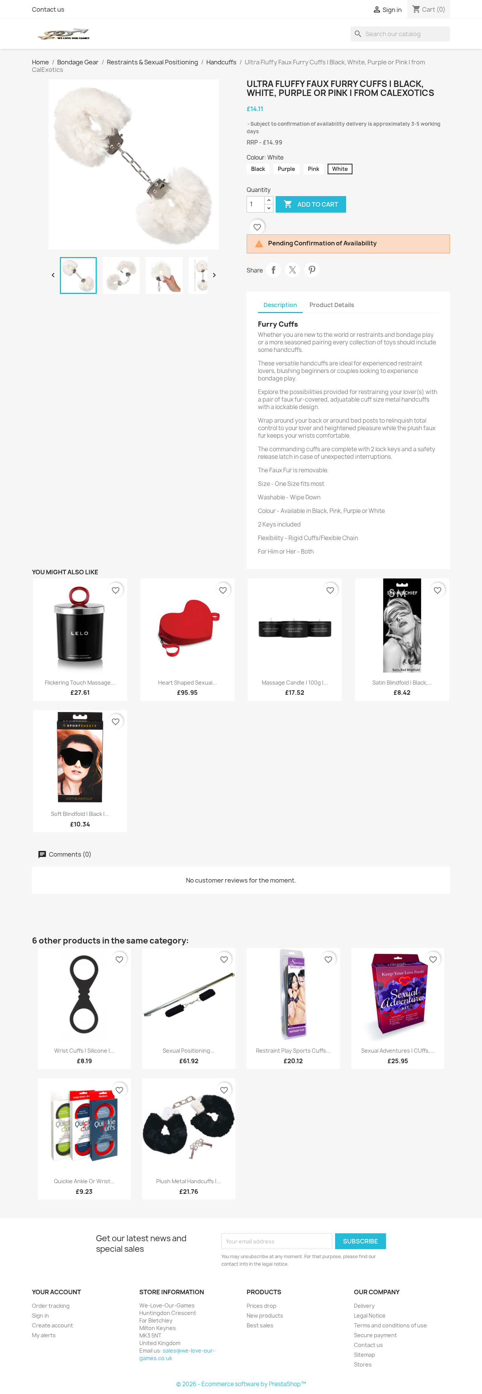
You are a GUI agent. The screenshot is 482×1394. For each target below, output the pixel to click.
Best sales (260, 1325)
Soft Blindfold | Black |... (80, 813)
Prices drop (261, 1305)
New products (265, 1315)
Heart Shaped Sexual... (187, 682)
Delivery (364, 1305)
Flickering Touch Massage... (80, 682)
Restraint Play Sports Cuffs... (293, 1050)
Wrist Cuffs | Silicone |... (84, 1050)
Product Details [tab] (332, 305)
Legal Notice (370, 1315)
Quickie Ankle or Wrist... (84, 1181)
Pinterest (311, 269)
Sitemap (364, 1354)
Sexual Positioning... (189, 1050)
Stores (363, 1364)
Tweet (292, 269)
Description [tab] (280, 305)
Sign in (40, 1315)
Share (273, 269)
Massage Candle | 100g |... (295, 682)
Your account (56, 1292)
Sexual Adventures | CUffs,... (398, 1050)
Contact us (48, 9)
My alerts (44, 1335)
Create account (52, 1325)
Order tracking (51, 1305)
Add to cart (311, 203)
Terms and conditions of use (390, 1325)
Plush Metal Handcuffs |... (188, 1181)
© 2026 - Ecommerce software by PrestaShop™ (241, 1384)
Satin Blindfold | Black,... (402, 682)
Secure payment (375, 1335)
